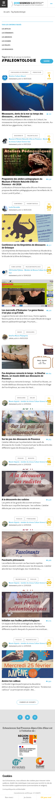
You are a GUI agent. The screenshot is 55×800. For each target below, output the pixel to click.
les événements (7, 33)
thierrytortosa (32, 204)
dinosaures (30, 332)
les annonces (7, 37)
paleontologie (32, 136)
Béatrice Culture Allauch (17, 76)
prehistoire (37, 72)
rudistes (31, 458)
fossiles (21, 458)
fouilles (33, 579)
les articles (6, 29)
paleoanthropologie (33, 267)
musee (19, 332)
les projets (6, 45)
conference (18, 204)
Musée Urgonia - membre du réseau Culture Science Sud (28, 401)
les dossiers (6, 41)
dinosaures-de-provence (19, 72)
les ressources (7, 49)
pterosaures (31, 519)
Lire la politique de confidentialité (14, 789)
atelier (32, 398)
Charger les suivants (27, 702)
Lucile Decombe (14, 207)
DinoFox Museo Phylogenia (18, 336)
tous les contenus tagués (11, 25)
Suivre (47, 61)
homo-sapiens (16, 267)
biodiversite (18, 136)
